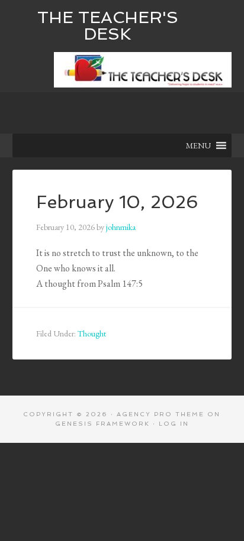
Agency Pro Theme (160, 414)
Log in (174, 423)
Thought (92, 333)
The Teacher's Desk (107, 26)
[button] (198, 145)
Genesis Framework (102, 423)
